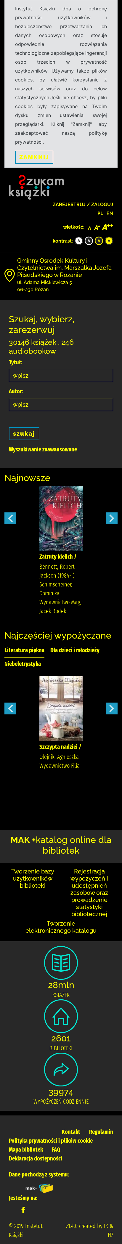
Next (112, 518)
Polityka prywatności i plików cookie (51, 1140)
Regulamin (101, 1131)
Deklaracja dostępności (35, 1158)
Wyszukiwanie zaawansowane (43, 449)
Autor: (16, 391)
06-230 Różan (33, 289)
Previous (10, 518)
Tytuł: (15, 362)
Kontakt (71, 1131)
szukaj (24, 433)
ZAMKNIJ (34, 157)
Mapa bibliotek (26, 1149)
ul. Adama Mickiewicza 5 (44, 282)
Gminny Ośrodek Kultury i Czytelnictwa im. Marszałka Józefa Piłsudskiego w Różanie (64, 267)
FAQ (56, 1149)
